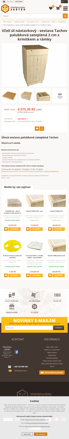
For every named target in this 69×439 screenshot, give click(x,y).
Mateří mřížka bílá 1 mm (34, 211)
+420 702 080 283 (20, 366)
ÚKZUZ (52, 366)
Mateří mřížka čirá (56, 211)
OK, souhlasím (40, 434)
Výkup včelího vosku (52, 347)
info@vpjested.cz (20, 371)
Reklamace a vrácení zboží (52, 350)
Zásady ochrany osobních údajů (52, 361)
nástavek (17, 169)
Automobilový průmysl (54, 372)
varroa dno (7, 169)
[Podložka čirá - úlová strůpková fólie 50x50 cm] (12, 201)
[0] (51, 8)
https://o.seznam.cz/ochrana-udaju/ (37, 423)
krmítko (26, 169)
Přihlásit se (10, 1)
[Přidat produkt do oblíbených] (37, 128)
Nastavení (27, 434)
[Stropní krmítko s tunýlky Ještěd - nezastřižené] (34, 245)
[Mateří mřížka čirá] (56, 201)
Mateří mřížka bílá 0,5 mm (56, 255)
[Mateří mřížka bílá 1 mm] (34, 201)
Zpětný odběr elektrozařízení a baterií (52, 363)
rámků (40, 169)
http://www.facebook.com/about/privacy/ (37, 426)
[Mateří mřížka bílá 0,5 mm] (56, 245)
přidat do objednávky (51, 171)
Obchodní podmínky (52, 358)
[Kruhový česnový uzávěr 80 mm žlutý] (12, 245)
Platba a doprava (52, 352)
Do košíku (14, 229)
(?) (27, 119)
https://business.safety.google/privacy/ (37, 419)
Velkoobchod (52, 355)
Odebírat (58, 328)
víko (33, 169)
